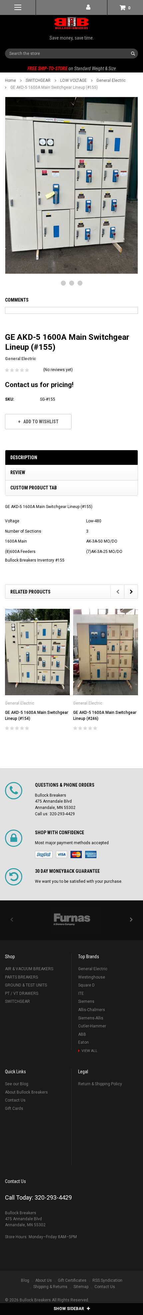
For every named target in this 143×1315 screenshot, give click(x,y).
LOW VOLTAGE (73, 80)
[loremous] (71, 920)
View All (89, 1051)
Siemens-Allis (90, 1018)
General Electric (111, 80)
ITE (81, 993)
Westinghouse (91, 977)
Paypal (44, 854)
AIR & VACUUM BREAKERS (29, 969)
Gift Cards (14, 1108)
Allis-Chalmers (91, 1009)
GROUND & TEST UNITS (26, 985)
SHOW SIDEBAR (69, 1308)
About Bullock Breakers (26, 1092)
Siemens (86, 1001)
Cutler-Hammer (92, 1026)
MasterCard (76, 854)
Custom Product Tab (33, 487)
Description (23, 457)
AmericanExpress (90, 854)
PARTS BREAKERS (21, 977)
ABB (82, 1034)
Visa (61, 854)
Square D (86, 985)
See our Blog (16, 1084)
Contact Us (15, 1100)
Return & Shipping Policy (100, 1084)
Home (10, 80)
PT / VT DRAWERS (21, 993)
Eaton (83, 1042)
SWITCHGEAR (38, 80)
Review (17, 472)
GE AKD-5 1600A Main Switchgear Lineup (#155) (54, 87)
